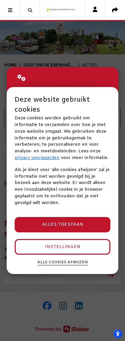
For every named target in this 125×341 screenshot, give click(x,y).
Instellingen (62, 247)
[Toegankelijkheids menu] (118, 334)
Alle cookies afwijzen (62, 262)
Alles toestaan (62, 224)
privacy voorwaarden (37, 158)
